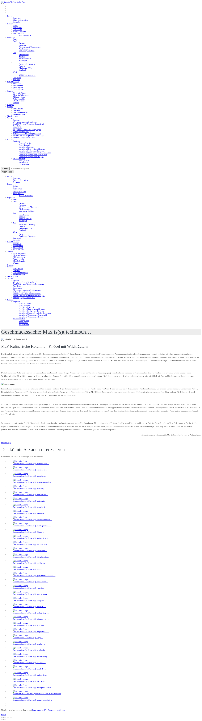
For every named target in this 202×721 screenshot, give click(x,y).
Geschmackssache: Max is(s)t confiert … (29, 644)
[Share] (5, 717)
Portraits (16, 22)
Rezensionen (18, 87)
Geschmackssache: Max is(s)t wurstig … (29, 588)
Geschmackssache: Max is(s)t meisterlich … (30, 675)
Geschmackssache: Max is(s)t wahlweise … (30, 563)
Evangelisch (24, 160)
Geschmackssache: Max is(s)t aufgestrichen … (31, 538)
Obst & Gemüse (19, 101)
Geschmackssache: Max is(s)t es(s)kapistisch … (32, 526)
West (15, 72)
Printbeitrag (6, 443)
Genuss (10, 91)
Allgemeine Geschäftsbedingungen (27, 130)
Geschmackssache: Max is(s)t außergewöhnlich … (33, 687)
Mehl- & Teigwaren (21, 95)
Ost (14, 53)
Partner (10, 106)
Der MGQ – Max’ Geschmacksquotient (28, 124)
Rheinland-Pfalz (25, 68)
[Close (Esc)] (2, 717)
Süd (14, 62)
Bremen (22, 43)
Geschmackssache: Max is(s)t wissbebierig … (31, 656)
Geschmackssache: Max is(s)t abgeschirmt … (31, 631)
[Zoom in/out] (11, 717)
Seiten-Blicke (18, 89)
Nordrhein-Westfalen (27, 76)
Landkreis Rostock (26, 147)
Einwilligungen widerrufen (24, 137)
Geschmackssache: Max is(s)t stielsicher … (30, 470)
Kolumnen (17, 83)
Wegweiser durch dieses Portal (25, 122)
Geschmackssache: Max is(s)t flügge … (28, 532)
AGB (44, 710)
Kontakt (16, 120)
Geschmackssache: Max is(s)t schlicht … (29, 662)
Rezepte (10, 105)
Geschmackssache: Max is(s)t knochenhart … (31, 594)
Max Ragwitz (12, 116)
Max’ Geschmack (26, 35)
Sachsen (22, 56)
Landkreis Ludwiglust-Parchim (31, 151)
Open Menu (7, 172)
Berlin (15, 39)
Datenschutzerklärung (22, 131)
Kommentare (18, 85)
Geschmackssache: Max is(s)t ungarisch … (30, 476)
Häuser (10, 24)
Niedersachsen (24, 49)
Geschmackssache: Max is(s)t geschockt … (30, 650)
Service (10, 118)
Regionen (11, 37)
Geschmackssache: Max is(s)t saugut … (29, 569)
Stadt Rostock (24, 145)
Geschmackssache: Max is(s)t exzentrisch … (30, 582)
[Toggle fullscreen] (8, 717)
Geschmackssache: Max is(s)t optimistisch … (31, 544)
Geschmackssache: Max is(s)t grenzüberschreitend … (34, 575)
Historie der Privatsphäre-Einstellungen (29, 135)
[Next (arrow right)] (5, 719)
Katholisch (23, 162)
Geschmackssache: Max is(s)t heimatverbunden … (33, 482)
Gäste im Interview (20, 20)
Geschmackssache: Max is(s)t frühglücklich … (31, 557)
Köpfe (9, 16)
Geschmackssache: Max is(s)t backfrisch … (30, 681)
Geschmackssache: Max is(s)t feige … (28, 638)
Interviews (17, 18)
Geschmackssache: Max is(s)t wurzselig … (30, 488)
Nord (15, 41)
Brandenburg (24, 54)
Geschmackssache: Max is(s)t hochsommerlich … (32, 700)
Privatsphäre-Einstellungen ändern (27, 133)
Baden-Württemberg (27, 64)
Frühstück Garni (19, 31)
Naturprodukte (19, 99)
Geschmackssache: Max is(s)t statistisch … (30, 551)
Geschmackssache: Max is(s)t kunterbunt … (30, 495)
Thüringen (23, 60)
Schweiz (16, 79)
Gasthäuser (17, 29)
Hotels (15, 26)
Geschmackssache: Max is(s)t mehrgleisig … (31, 613)
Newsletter (17, 126)
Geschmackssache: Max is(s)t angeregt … (29, 501)
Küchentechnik (19, 114)
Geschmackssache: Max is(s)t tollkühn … (29, 625)
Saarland (22, 70)
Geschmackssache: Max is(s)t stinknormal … (31, 619)
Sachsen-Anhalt (25, 58)
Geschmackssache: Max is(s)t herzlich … (29, 669)
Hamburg (22, 45)
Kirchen (10, 139)
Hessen (22, 74)
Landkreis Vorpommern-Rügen (31, 156)
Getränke (16, 110)
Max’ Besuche (18, 33)
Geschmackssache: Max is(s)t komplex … (29, 600)
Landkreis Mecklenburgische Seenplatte (35, 153)
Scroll (3, 715)
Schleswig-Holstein (26, 51)
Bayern (22, 66)
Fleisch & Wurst (19, 93)
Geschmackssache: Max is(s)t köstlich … (29, 606)
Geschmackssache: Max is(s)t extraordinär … (31, 463)
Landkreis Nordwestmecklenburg (32, 149)
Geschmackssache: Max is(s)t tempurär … (29, 513)
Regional (16, 141)
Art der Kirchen (19, 158)
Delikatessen (18, 108)
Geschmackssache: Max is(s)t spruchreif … (30, 507)
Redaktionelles (13, 81)
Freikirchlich (24, 164)
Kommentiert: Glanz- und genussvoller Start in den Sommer (37, 694)
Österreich (17, 78)
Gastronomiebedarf (20, 112)
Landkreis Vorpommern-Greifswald (33, 155)
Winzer (16, 103)
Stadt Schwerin (25, 143)
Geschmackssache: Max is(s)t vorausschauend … (32, 519)
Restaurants (17, 28)
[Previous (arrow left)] (2, 719)
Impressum (17, 128)
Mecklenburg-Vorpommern (30, 47)
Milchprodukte (19, 97)
